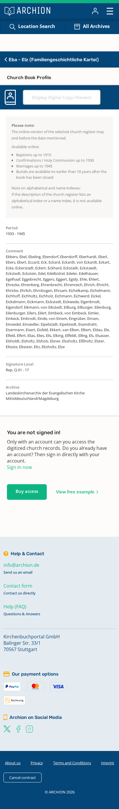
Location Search (36, 26)
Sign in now (19, 467)
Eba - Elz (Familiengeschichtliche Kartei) (53, 59)
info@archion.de (21, 565)
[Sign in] (95, 11)
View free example (75, 492)
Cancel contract (22, 777)
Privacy (37, 762)
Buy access (27, 491)
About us (13, 762)
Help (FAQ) (14, 606)
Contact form (17, 586)
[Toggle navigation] (110, 10)
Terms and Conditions (72, 762)
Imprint (107, 762)
